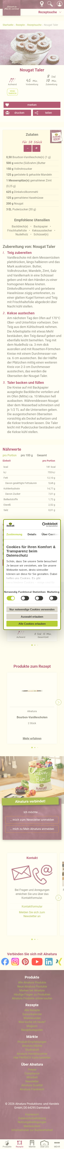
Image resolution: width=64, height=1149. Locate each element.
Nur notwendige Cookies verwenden (32, 609)
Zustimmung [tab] (14, 534)
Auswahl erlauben (32, 616)
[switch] (25, 598)
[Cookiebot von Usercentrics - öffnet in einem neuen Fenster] (44, 524)
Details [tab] (32, 534)
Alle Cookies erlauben (32, 623)
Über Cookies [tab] (50, 534)
